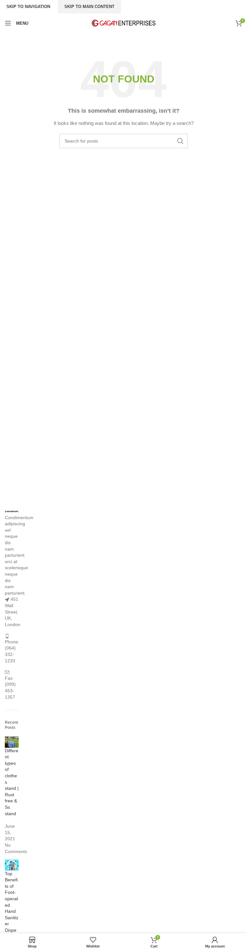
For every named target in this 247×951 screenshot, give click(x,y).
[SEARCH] (180, 141)
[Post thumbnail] (12, 741)
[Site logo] (123, 22)
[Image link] (12, 511)
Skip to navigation (28, 6)
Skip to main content (89, 6)
